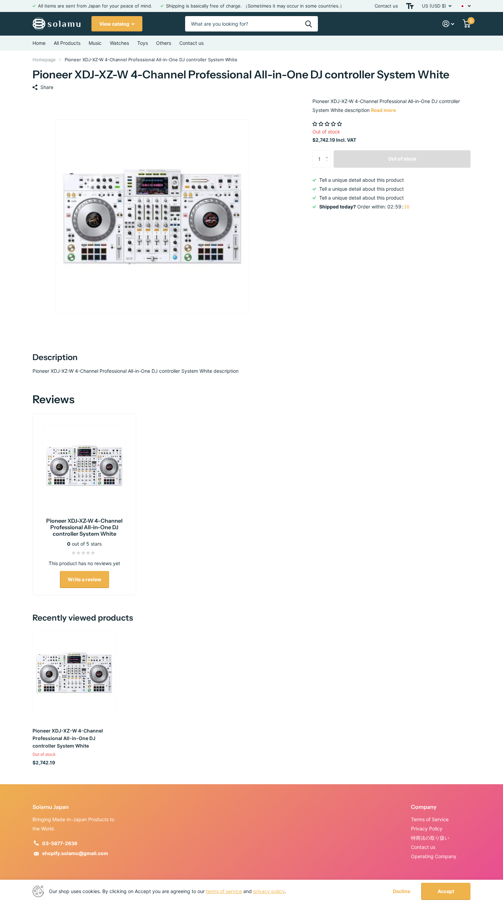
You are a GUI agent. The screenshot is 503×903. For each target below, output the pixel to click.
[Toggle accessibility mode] (410, 6)
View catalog (114, 24)
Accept (446, 891)
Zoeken (308, 23)
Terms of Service (430, 819)
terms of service (224, 891)
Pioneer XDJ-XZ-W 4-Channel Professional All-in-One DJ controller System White (68, 738)
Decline (401, 891)
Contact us (386, 6)
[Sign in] (448, 23)
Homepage (44, 59)
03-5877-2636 (59, 843)
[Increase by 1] (328, 153)
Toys (142, 43)
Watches (119, 43)
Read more (383, 110)
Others (163, 43)
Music (95, 43)
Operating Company (433, 856)
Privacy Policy (426, 828)
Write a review (84, 579)
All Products (67, 43)
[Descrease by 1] (328, 165)
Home (39, 43)
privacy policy (269, 891)
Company (424, 806)
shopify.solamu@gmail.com (75, 853)
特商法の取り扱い (430, 838)
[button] (327, 124)
